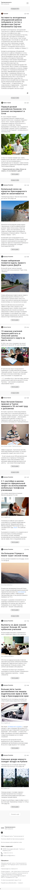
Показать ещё (15, 814)
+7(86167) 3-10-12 (8, 853)
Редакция (5, 13)
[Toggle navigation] (27, 3)
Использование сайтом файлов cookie (11, 842)
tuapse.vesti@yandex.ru (9, 855)
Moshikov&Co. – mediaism (16, 883)
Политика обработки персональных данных (12, 839)
